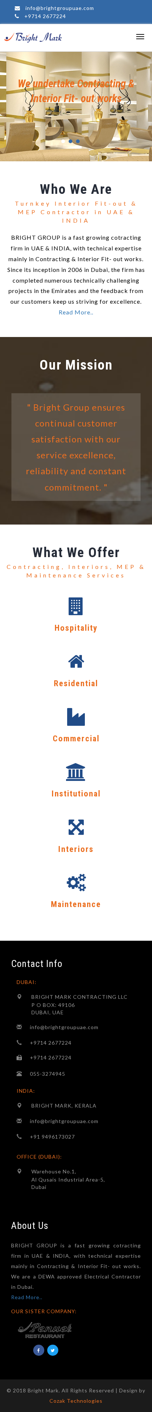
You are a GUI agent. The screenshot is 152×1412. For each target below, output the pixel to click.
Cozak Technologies (76, 1401)
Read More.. (76, 312)
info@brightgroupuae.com (59, 8)
